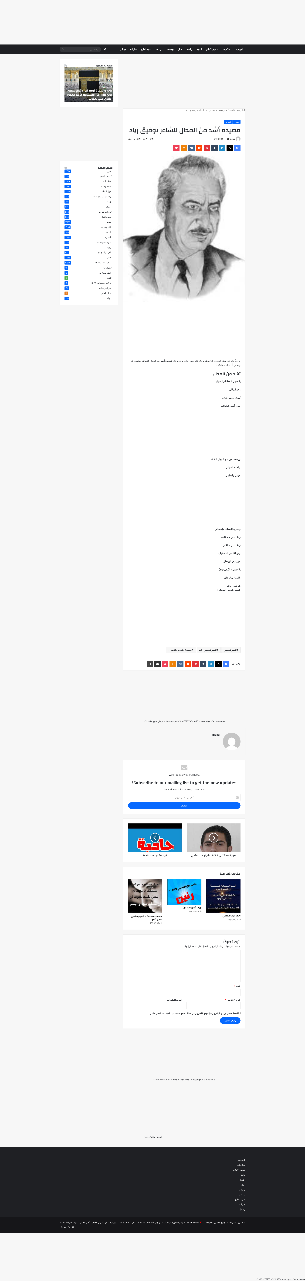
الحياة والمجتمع (105, 252)
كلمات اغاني (106, 176)
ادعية (199, 49)
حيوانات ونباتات (104, 242)
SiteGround (125, 1222)
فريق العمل (97, 1222)
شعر (225, 110)
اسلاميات (227, 49)
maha (232, 139)
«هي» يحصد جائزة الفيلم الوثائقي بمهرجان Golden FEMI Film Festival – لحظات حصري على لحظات (89, 94)
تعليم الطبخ (146, 49)
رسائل (123, 49)
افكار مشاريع (105, 273)
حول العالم (107, 191)
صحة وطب (106, 186)
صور (109, 171)
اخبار (180, 49)
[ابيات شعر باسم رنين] (184, 892)
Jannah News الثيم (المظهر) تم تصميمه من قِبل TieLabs (173, 1222)
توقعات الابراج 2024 (102, 196)
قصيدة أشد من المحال (180, 649)
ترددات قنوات (105, 212)
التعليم (109, 232)
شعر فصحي (230, 649)
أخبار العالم (106, 293)
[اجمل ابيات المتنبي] (223, 896)
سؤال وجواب (105, 288)
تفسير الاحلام (212, 49)
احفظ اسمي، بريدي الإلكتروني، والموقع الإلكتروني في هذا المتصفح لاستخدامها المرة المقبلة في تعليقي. (193, 1013)
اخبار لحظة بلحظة (103, 262)
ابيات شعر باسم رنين (192, 908)
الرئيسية (239, 49)
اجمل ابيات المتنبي (232, 916)
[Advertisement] (209, 22)
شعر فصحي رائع (207, 649)
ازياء (109, 201)
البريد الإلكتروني (233, 1000)
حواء (109, 298)
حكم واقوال (106, 217)
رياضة (190, 49)
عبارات (133, 49)
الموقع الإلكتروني (174, 1000)
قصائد (228, 122)
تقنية (109, 278)
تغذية (109, 222)
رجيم (109, 247)
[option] (88, 84)
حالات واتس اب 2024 (101, 283)
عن (106, 1222)
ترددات (159, 49)
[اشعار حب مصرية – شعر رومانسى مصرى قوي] (145, 896)
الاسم (237, 986)
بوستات (170, 49)
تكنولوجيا (107, 267)
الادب (231, 110)
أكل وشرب (106, 227)
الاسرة (108, 237)
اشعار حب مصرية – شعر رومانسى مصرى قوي (146, 917)
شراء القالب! (66, 1222)
